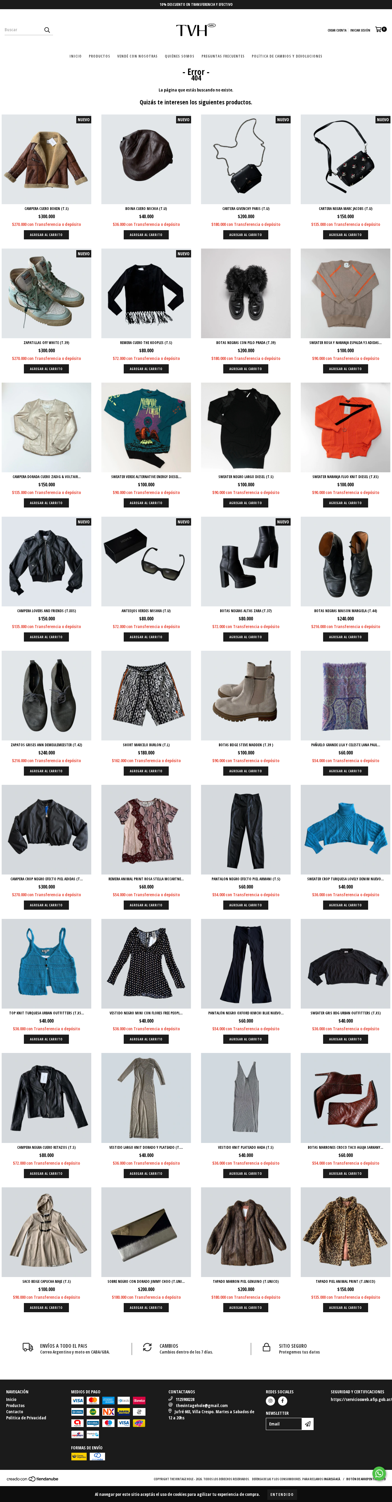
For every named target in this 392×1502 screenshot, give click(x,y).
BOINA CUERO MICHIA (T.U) (146, 208)
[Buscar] (47, 29)
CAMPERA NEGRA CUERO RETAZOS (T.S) (46, 1147)
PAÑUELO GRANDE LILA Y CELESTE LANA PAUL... (345, 744)
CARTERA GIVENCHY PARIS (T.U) (246, 208)
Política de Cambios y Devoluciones (287, 56)
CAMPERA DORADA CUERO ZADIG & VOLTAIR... (47, 476)
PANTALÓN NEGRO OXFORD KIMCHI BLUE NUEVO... (246, 1013)
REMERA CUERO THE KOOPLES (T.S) (146, 342)
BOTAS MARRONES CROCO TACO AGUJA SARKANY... (345, 1147)
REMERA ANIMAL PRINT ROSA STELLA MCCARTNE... (146, 879)
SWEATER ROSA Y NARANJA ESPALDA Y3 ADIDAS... (345, 342)
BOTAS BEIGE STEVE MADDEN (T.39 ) (246, 744)
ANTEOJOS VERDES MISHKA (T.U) (146, 610)
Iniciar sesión (360, 30)
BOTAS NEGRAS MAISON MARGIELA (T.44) (345, 610)
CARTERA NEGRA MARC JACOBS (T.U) (345, 208)
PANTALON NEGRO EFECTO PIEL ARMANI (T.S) (246, 879)
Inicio (76, 56)
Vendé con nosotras (137, 56)
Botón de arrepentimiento (366, 1479)
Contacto (14, 1411)
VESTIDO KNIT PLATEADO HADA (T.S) (245, 1147)
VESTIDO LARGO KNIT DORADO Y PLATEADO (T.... (146, 1147)
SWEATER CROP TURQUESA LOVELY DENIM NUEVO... (345, 879)
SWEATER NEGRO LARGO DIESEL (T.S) (245, 476)
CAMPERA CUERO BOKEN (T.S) (46, 208)
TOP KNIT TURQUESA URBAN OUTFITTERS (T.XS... (46, 1013)
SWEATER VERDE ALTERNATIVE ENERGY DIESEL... (146, 476)
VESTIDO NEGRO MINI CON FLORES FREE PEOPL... (146, 1013)
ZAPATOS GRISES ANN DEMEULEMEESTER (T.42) (46, 744)
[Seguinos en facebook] (282, 1401)
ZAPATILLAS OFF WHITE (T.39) (46, 342)
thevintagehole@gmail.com (202, 1405)
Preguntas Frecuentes (223, 56)
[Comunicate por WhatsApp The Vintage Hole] (379, 1473)
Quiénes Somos (179, 56)
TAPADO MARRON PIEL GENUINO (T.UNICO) (246, 1281)
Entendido (282, 1494)
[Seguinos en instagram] (270, 1401)
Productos (99, 56)
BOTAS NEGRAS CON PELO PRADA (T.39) (246, 342)
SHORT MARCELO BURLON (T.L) (146, 744)
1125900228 (185, 1399)
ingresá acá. (332, 1479)
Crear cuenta (337, 30)
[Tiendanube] (33, 1480)
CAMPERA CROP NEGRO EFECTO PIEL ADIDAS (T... (46, 879)
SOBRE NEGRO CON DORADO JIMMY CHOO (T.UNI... (146, 1281)
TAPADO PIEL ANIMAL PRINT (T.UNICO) (345, 1281)
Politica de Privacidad (26, 1418)
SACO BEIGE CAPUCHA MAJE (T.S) (46, 1281)
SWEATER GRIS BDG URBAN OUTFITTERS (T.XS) (346, 1013)
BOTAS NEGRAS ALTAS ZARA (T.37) (246, 610)
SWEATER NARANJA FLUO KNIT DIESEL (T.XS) (345, 476)
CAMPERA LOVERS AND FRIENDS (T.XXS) (46, 610)
